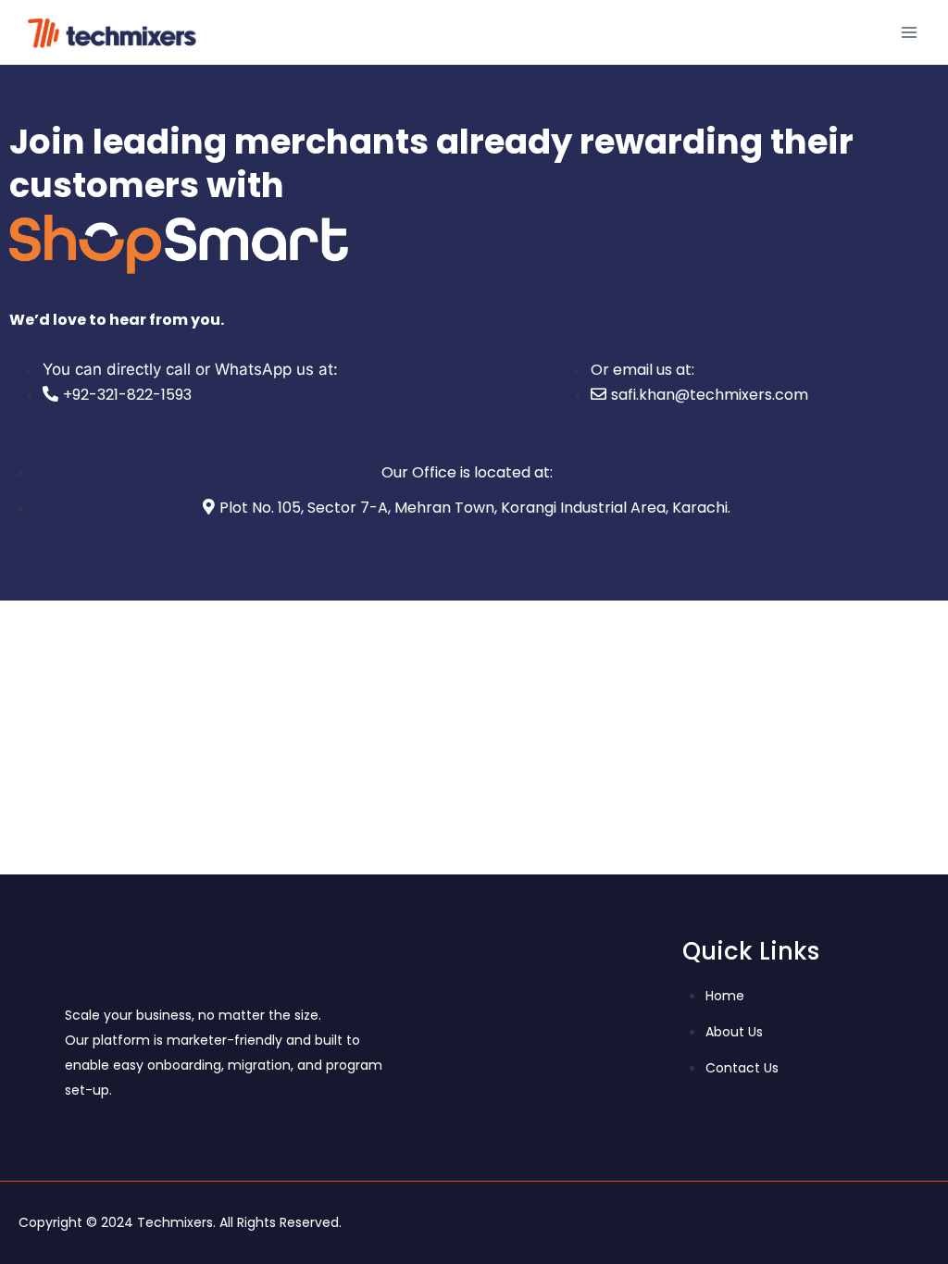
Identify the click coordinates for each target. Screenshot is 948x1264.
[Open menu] (909, 32)
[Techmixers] (114, 32)
